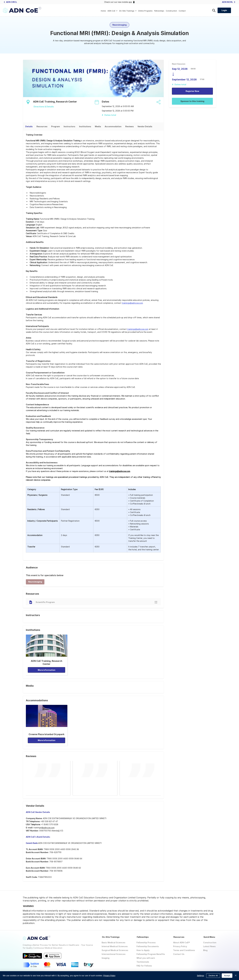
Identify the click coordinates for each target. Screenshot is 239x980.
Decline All (213, 975)
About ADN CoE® (181, 942)
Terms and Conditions (184, 950)
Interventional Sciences (113, 954)
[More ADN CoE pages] (116, 10)
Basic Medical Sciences (113, 942)
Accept (227, 975)
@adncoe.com (47, 827)
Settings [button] (200, 975)
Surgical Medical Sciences (115, 950)
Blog (205, 950)
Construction (209, 942)
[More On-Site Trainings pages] (136, 10)
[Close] (235, 975)
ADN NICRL (227, 2)
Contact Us (178, 954)
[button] (35, 581)
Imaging (105, 958)
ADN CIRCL (11, 2)
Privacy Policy (180, 946)
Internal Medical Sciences (115, 946)
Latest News (209, 946)
